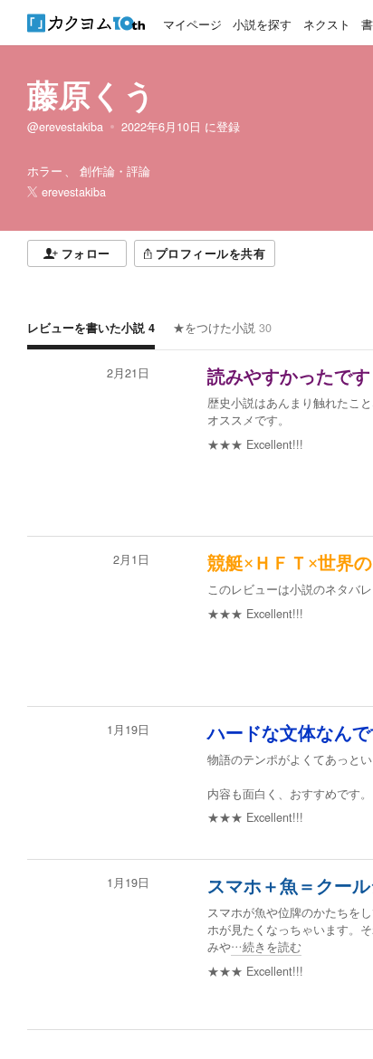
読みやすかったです (288, 376)
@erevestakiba (65, 126)
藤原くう (91, 94)
